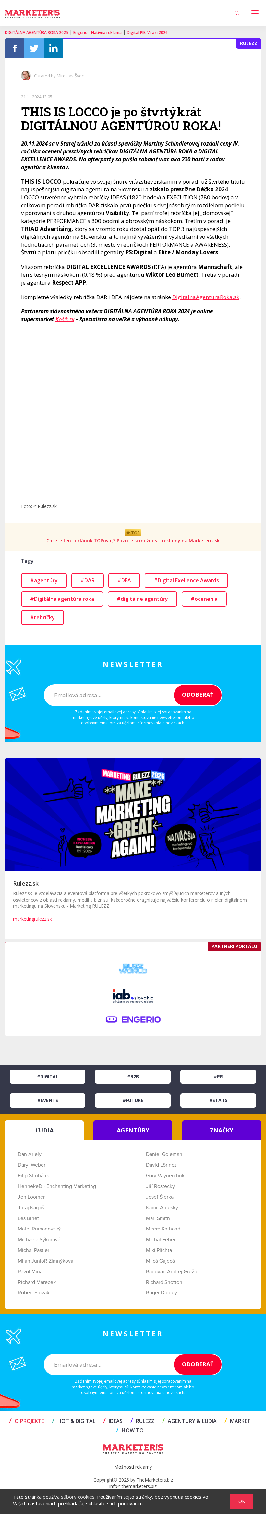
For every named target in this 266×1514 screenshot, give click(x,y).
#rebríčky (42, 617)
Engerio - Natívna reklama (97, 32)
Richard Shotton (164, 1282)
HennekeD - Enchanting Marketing (57, 1186)
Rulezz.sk (26, 883)
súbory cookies (78, 1497)
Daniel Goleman (164, 1154)
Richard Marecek (37, 1282)
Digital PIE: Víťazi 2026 (147, 32)
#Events (47, 1100)
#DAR (87, 580)
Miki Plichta (159, 1250)
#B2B (133, 1076)
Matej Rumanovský (39, 1229)
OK (241, 1501)
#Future (133, 1100)
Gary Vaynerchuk (165, 1175)
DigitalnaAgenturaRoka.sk (205, 297)
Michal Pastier (33, 1250)
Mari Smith (158, 1218)
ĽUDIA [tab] (44, 1130)
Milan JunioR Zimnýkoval (46, 1261)
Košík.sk (64, 319)
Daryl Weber (31, 1165)
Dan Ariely (30, 1154)
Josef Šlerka (160, 1197)
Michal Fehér (160, 1239)
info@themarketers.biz (133, 1486)
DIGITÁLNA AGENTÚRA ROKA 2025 (36, 32)
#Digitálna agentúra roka (62, 598)
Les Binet (28, 1218)
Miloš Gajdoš (160, 1261)
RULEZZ (142, 1420)
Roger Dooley (161, 1293)
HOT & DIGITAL (73, 1420)
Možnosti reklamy (133, 1467)
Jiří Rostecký (160, 1186)
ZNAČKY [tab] (221, 1130)
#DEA (124, 580)
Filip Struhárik (33, 1175)
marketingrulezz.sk (32, 919)
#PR (218, 1076)
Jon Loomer (31, 1197)
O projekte (26, 1420)
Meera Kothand (163, 1229)
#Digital (47, 1076)
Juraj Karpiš (31, 1208)
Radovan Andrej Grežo (171, 1271)
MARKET (237, 1420)
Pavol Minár (31, 1271)
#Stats (218, 1100)
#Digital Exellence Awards (186, 580)
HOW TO (130, 1430)
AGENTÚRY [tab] (133, 1130)
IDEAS (113, 1420)
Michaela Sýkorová (39, 1239)
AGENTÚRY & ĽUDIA (189, 1420)
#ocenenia (204, 598)
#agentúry (44, 580)
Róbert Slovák (33, 1293)
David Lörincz (161, 1165)
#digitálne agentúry (142, 598)
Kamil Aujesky (162, 1208)
